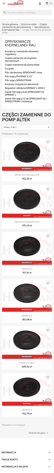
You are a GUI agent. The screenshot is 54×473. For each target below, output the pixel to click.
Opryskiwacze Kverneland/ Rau (20, 43)
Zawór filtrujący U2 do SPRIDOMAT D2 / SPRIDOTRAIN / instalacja (26, 100)
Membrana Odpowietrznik (27, 174)
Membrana (27, 268)
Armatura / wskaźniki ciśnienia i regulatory (22, 53)
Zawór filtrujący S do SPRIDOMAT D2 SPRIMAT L (24, 93)
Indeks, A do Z (27, 127)
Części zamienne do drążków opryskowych (21, 59)
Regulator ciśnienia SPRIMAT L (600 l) (25, 88)
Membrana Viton (27, 362)
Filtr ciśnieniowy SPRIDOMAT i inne (23, 72)
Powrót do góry (39, 433)
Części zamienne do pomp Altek (22, 64)
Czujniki (9, 68)
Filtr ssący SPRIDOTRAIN (18, 80)
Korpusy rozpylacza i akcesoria (21, 84)
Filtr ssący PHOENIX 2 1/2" (19, 76)
